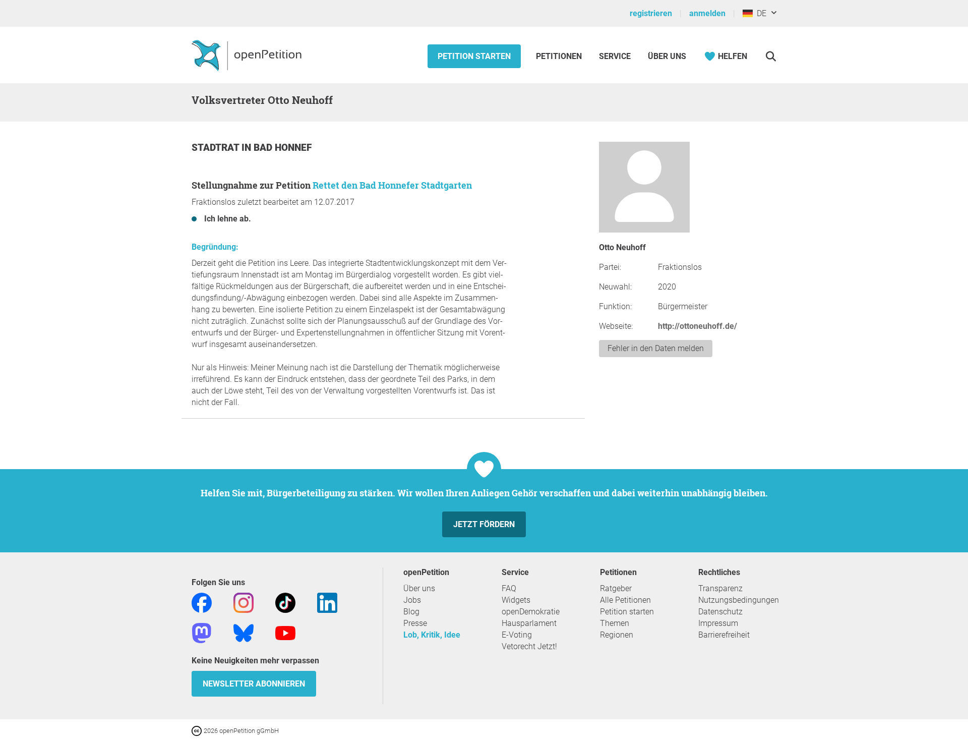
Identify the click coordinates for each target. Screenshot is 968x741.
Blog (411, 611)
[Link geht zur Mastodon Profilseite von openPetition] (202, 632)
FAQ (509, 588)
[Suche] (770, 56)
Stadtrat (216, 147)
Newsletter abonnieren (254, 684)
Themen (614, 623)
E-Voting (517, 635)
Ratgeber (616, 588)
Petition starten (474, 56)
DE (759, 13)
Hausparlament (529, 623)
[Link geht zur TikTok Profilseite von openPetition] (285, 602)
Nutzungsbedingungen (738, 600)
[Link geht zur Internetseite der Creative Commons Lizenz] (198, 730)
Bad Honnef (283, 147)
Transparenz (720, 588)
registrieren (651, 13)
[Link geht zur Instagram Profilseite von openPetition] (243, 602)
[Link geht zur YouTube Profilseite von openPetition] (285, 632)
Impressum (718, 623)
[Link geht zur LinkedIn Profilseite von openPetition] (327, 602)
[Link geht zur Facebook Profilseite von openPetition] (202, 602)
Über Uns (667, 56)
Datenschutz (720, 611)
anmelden (707, 13)
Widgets (516, 600)
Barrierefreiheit (724, 635)
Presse (415, 623)
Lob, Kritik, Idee (431, 635)
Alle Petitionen (625, 600)
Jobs (412, 600)
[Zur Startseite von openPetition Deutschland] (248, 55)
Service (615, 56)
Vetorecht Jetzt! (529, 646)
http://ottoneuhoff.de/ (697, 326)
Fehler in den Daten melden (656, 348)
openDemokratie (531, 611)
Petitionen (560, 56)
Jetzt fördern (484, 524)
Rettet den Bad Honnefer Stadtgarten (392, 185)
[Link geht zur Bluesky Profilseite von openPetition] (243, 632)
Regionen (616, 635)
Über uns (419, 588)
